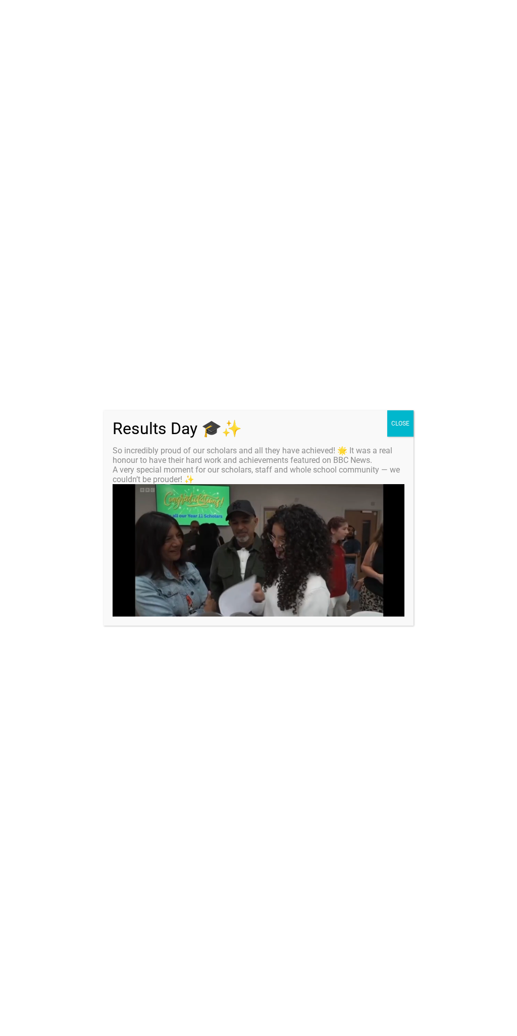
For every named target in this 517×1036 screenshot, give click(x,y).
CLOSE (400, 423)
